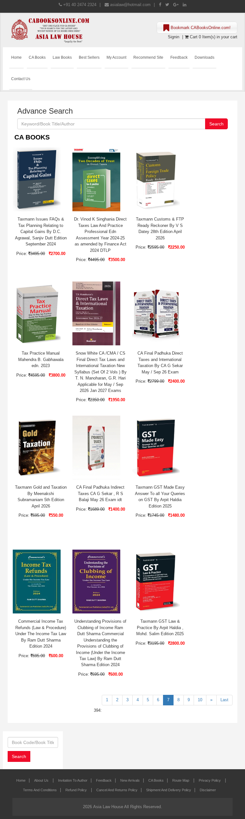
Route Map (181, 780)
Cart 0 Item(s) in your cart (213, 36)
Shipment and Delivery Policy (168, 790)
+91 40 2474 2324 (79, 4)
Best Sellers (89, 57)
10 (200, 699)
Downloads (204, 57)
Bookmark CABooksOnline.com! (200, 27)
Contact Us (20, 79)
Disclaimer (208, 790)
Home (16, 57)
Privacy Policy (210, 780)
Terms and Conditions (40, 790)
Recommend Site (148, 57)
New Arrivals (130, 780)
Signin (173, 36)
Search (216, 123)
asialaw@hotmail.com (130, 4)
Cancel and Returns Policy (116, 790)
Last (224, 699)
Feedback (179, 57)
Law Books (62, 57)
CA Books (37, 57)
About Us (41, 780)
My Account (116, 57)
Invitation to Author (72, 780)
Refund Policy (76, 790)
